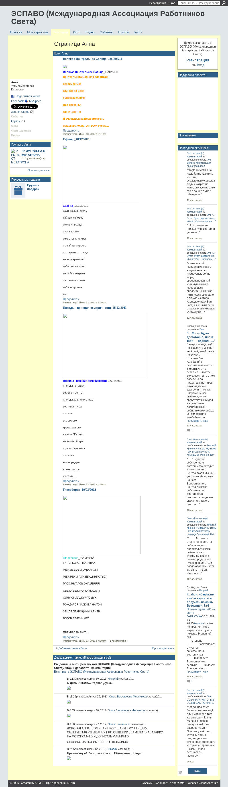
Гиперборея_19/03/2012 (79, 489)
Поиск (224, 3)
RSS (181, 773)
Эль (189, 153)
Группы (15, 121)
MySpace (35, 101)
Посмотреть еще (197, 420)
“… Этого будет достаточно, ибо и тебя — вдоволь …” (201, 217)
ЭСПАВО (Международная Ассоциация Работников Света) (108, 17)
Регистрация (157, 3)
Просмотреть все (39, 170)
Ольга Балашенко (119, 724)
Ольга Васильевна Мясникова (128, 696)
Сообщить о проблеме (170, 783)
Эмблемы (146, 783)
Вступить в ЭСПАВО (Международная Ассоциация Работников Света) (101, 671)
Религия (199, 623)
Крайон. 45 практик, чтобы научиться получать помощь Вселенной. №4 (201, 451)
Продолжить (71, 130)
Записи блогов (20, 111)
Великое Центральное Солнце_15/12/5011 (92, 59)
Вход (172, 3)
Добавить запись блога (73, 648)
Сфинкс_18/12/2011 (76, 139)
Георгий (191, 439)
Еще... (197, 770)
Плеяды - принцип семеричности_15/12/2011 (94, 307)
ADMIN (39, 783)
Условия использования (203, 783)
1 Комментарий (118, 640)
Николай (113, 678)
